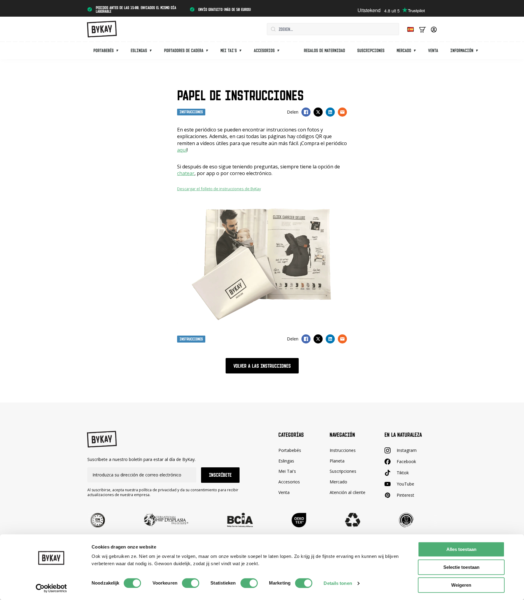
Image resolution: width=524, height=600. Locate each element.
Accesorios (264, 50)
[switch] (190, 583)
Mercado (404, 50)
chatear (185, 173)
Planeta (337, 461)
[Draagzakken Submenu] (119, 50)
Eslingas (139, 50)
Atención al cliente (347, 492)
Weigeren (461, 585)
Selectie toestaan (461, 567)
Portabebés (103, 50)
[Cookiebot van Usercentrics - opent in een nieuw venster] (51, 588)
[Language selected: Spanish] (409, 29)
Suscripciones (371, 50)
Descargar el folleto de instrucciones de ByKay (219, 188)
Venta (433, 50)
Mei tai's (228, 50)
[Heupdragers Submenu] (208, 50)
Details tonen (338, 583)
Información (461, 50)
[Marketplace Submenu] (416, 50)
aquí (182, 150)
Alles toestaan (461, 549)
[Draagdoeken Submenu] (152, 50)
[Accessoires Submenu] (280, 50)
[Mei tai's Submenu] (242, 50)
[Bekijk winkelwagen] (422, 29)
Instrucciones (343, 450)
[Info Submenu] (478, 50)
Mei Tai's (287, 471)
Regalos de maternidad (324, 50)
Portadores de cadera (183, 50)
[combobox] (333, 29)
